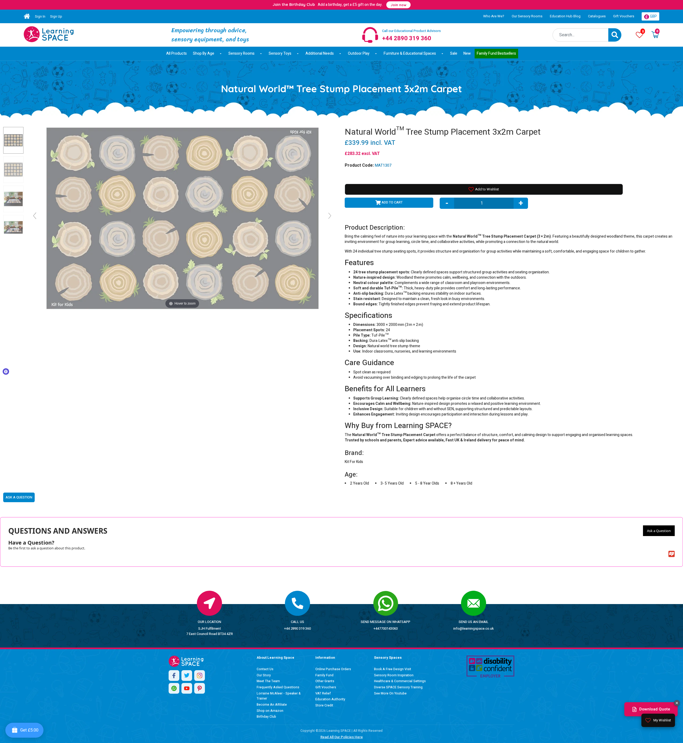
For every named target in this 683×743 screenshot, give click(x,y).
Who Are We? (493, 16)
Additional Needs (319, 53)
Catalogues (597, 16)
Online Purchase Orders (333, 669)
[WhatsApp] (174, 688)
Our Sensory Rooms (527, 16)
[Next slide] (329, 215)
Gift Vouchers (623, 16)
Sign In (40, 16)
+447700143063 (386, 628)
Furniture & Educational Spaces (410, 53)
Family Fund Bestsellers (496, 53)
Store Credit (324, 705)
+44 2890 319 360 (297, 628)
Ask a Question (659, 530)
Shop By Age (203, 53)
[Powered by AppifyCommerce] (671, 554)
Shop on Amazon (270, 710)
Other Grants (324, 681)
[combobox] (580, 35)
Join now (398, 5)
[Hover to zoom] (182, 218)
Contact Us (265, 669)
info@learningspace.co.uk (473, 628)
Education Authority (330, 699)
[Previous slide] (34, 215)
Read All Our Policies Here (341, 737)
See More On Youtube (390, 693)
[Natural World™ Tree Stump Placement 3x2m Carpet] (49, 34)
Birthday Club (266, 716)
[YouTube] (186, 688)
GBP (653, 16)
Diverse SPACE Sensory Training (398, 687)
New (467, 53)
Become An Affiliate (272, 704)
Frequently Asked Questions (278, 687)
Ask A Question (19, 497)
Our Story (264, 675)
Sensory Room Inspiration (394, 675)
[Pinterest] (199, 688)
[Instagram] (199, 675)
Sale (453, 53)
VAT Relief (323, 693)
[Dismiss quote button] (677, 703)
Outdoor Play (359, 53)
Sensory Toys (280, 53)
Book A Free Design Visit (392, 669)
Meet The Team (268, 681)
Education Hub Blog (565, 16)
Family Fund (324, 675)
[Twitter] (186, 675)
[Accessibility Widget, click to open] (6, 371)
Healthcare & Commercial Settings (400, 681)
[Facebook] (174, 675)
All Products (176, 53)
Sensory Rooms (241, 53)
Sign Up (56, 16)
